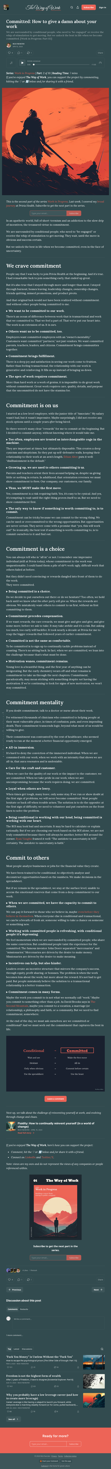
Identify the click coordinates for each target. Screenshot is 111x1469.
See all (11, 1419)
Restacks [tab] (24, 1309)
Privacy (54, 1456)
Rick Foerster (19, 44)
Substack (44, 1466)
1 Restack (33, 1270)
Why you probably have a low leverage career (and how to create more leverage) (42, 1396)
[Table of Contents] (3, 734)
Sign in (102, 7)
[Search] (71, 7)
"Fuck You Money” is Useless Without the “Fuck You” (39, 1356)
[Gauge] (100, 63)
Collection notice (70, 1456)
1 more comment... (14, 1335)
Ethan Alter (71, 456)
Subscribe (89, 7)
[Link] (2, 266)
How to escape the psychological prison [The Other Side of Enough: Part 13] (41, 1360)
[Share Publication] (77, 7)
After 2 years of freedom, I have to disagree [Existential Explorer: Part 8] (39, 1379)
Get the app (66, 1461)
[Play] (22, 63)
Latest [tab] (16, 1349)
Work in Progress (25, 73)
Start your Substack (50, 1461)
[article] (55, 1362)
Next (96, 1289)
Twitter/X (47, 1157)
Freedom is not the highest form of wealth (33, 1375)
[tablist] (18, 1309)
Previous (16, 1289)
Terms (60, 1456)
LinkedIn (30, 1157)
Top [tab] (9, 1349)
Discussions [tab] (27, 1349)
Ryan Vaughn (24, 838)
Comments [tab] (12, 1309)
